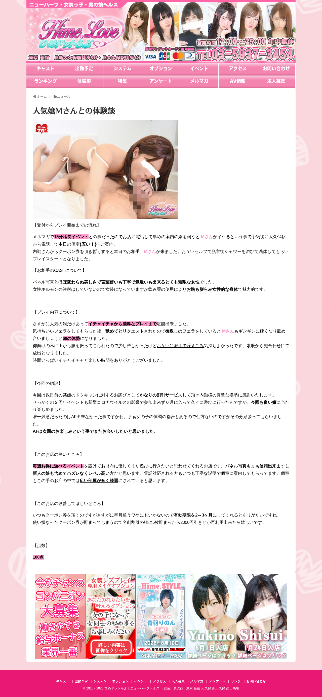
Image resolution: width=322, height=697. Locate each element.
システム (122, 69)
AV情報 (238, 82)
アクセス (238, 69)
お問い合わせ (276, 69)
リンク (236, 681)
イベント (199, 69)
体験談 (84, 82)
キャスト (45, 69)
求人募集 (276, 82)
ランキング (45, 82)
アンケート (160, 82)
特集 (122, 82)
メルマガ (199, 82)
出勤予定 (84, 69)
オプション (160, 69)
